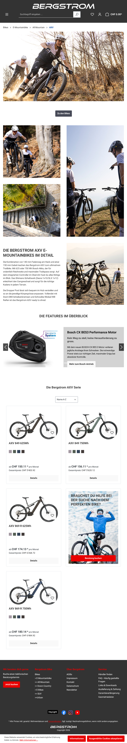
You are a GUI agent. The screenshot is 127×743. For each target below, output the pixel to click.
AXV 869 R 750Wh (20, 609)
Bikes (37, 674)
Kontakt (70, 682)
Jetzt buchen (11, 684)
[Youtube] (77, 712)
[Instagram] (70, 712)
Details (33, 478)
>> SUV (38, 693)
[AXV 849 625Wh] (34, 423)
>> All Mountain (42, 682)
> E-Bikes (39, 689)
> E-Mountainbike (43, 678)
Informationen (77, 738)
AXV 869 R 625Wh (20, 526)
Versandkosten (54, 721)
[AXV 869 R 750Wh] (34, 589)
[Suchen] (77, 14)
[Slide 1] (49, 363)
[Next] (119, 347)
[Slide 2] (55, 363)
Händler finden (105, 674)
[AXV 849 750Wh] (93, 423)
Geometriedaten (106, 697)
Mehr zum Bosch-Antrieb (81, 364)
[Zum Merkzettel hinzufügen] (52, 434)
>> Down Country (43, 686)
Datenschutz (73, 686)
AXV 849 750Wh (78, 443)
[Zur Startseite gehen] (63, 6)
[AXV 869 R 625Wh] (34, 506)
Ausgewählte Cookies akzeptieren (106, 738)
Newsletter (72, 689)
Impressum (72, 678)
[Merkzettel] (92, 14)
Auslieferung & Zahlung (109, 689)
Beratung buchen (93, 558)
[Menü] (7, 14)
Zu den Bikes (63, 113)
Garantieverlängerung (108, 693)
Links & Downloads (107, 685)
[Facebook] (64, 712)
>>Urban (39, 697)
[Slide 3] (60, 363)
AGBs (69, 674)
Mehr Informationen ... (29, 740)
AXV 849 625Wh (19, 443)
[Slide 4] (66, 363)
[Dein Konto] (99, 14)
